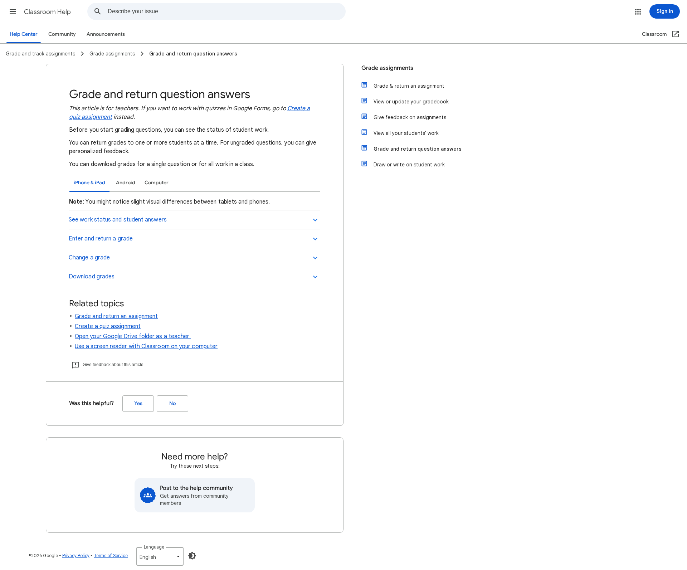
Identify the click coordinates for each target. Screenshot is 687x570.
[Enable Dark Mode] (192, 555)
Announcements (106, 34)
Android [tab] (125, 183)
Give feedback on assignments (410, 117)
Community (62, 34)
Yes (138, 403)
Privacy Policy (75, 555)
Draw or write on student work (409, 164)
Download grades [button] (91, 276)
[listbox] (160, 556)
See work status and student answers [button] (118, 219)
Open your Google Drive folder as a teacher (133, 336)
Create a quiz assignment (108, 326)
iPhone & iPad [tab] (89, 183)
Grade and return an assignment (116, 316)
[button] (12, 11)
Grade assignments (387, 68)
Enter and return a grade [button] (101, 238)
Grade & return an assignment (409, 86)
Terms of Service (111, 555)
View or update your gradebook (411, 101)
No (172, 403)
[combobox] (226, 11)
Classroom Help (47, 12)
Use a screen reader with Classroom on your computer (146, 346)
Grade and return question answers (418, 149)
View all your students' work (406, 133)
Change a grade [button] (89, 257)
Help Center (24, 34)
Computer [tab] (157, 183)
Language (154, 547)
